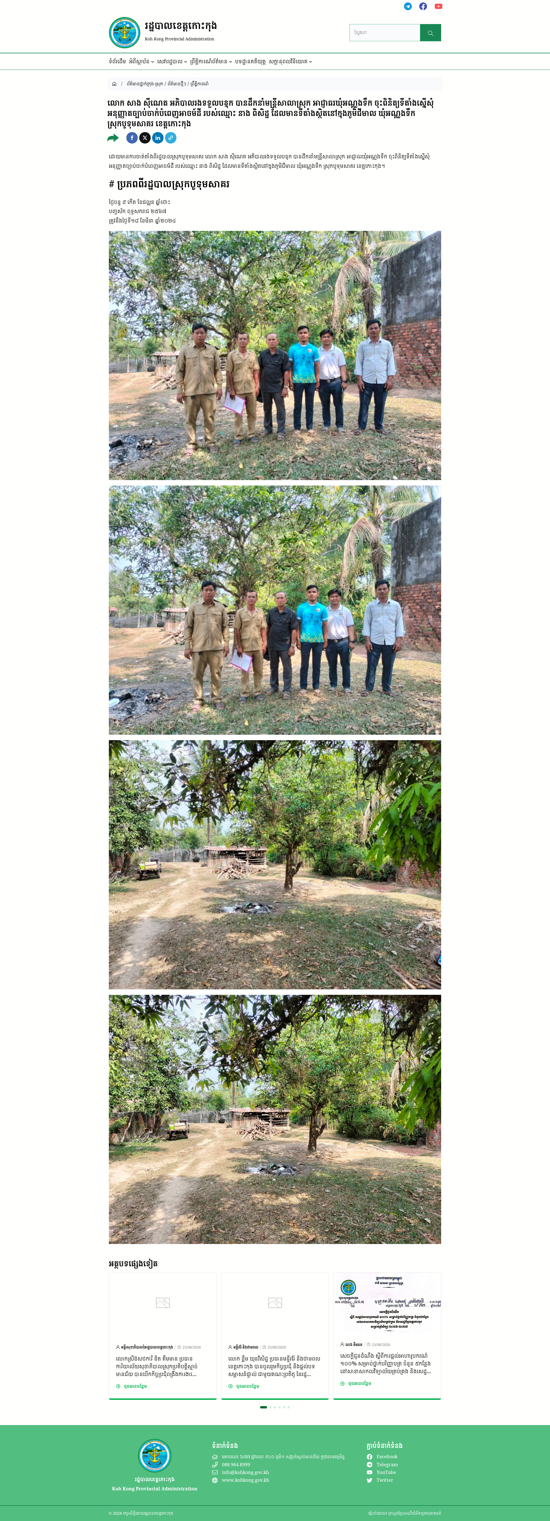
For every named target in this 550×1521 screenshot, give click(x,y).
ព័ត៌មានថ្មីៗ (177, 84)
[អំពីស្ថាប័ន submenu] (152, 61)
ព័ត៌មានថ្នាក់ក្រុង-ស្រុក (145, 84)
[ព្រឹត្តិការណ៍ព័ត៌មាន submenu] (230, 61)
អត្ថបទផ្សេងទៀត (133, 1263)
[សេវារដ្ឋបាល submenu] (185, 61)
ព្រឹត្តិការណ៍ (199, 84)
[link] (163, 1336)
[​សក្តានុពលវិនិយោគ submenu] (310, 61)
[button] (132, 138)
